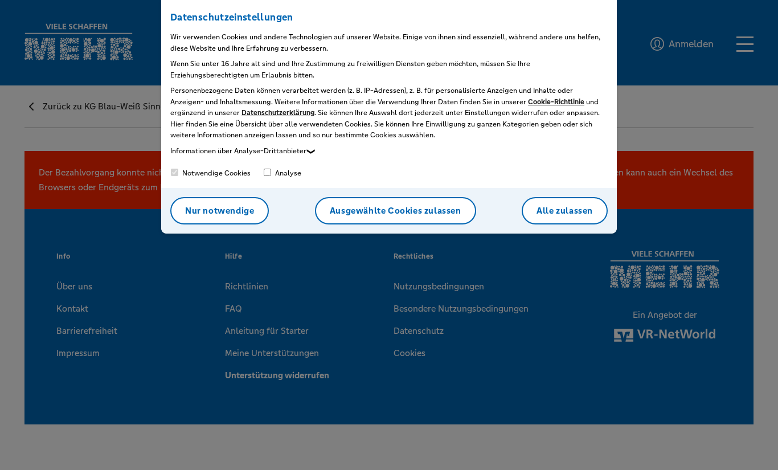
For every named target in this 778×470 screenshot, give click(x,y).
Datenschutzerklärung (277, 112)
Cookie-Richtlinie (556, 102)
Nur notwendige (219, 210)
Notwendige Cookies (216, 173)
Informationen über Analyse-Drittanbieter (238, 151)
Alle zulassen (565, 210)
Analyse (287, 173)
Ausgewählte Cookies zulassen (395, 210)
